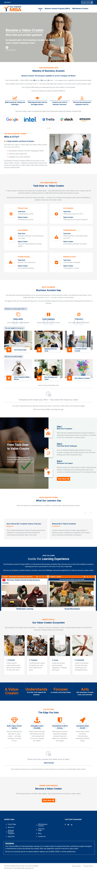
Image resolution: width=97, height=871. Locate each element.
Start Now (62, 479)
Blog (39, 833)
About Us (11, 827)
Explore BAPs (86, 2)
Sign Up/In (7, 2)
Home (40, 8)
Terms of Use (76, 866)
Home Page (12, 824)
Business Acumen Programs (11, 832)
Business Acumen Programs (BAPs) (57, 8)
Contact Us (42, 836)
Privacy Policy (88, 866)
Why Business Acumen (80, 8)
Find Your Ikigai (41, 829)
